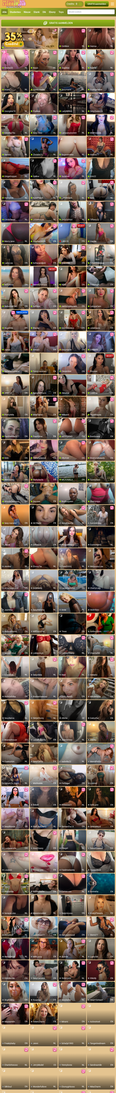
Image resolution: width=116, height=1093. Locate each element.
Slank (37, 12)
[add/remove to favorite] (61, 30)
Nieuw (27, 12)
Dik (44, 12)
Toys (61, 12)
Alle (4, 12)
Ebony (52, 12)
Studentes (15, 12)
